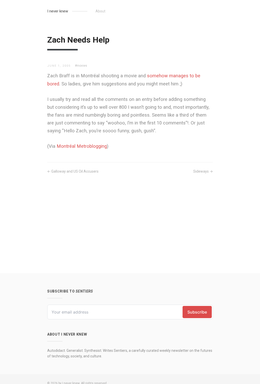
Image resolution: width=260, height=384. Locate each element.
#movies (81, 65)
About (100, 11)
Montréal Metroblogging (82, 146)
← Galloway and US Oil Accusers (73, 171)
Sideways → (203, 171)
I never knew (57, 11)
